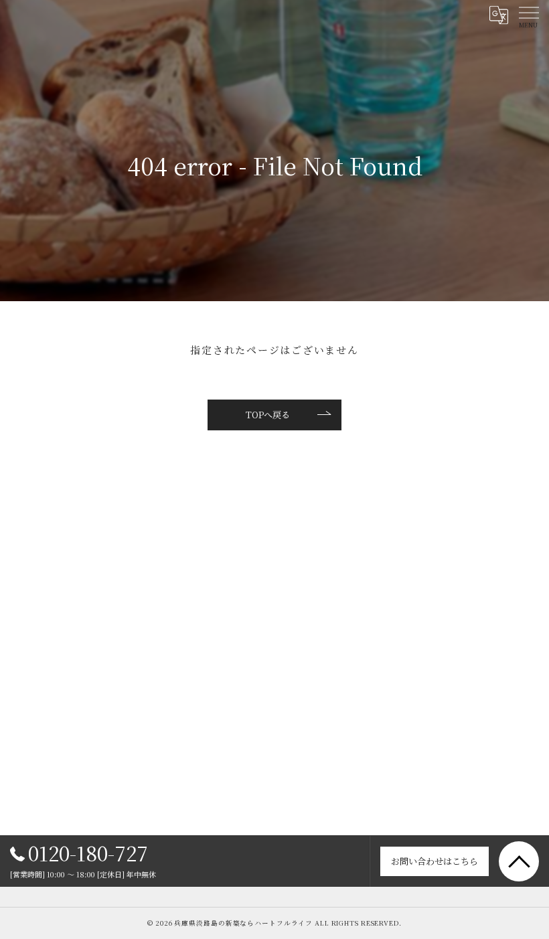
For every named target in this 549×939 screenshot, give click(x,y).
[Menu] (528, 14)
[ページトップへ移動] (519, 861)
